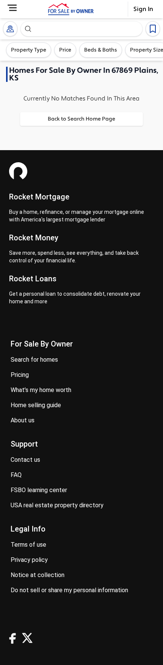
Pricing (20, 374)
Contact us (25, 459)
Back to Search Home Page (81, 119)
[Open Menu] (12, 8)
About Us (22, 420)
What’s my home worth (41, 390)
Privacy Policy (29, 559)
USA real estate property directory (57, 505)
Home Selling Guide (36, 405)
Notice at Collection (37, 575)
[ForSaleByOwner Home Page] (71, 9)
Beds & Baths (100, 50)
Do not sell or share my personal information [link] (69, 590)
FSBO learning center (39, 490)
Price (65, 50)
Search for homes (34, 359)
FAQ (16, 474)
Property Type (28, 50)
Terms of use (28, 544)
